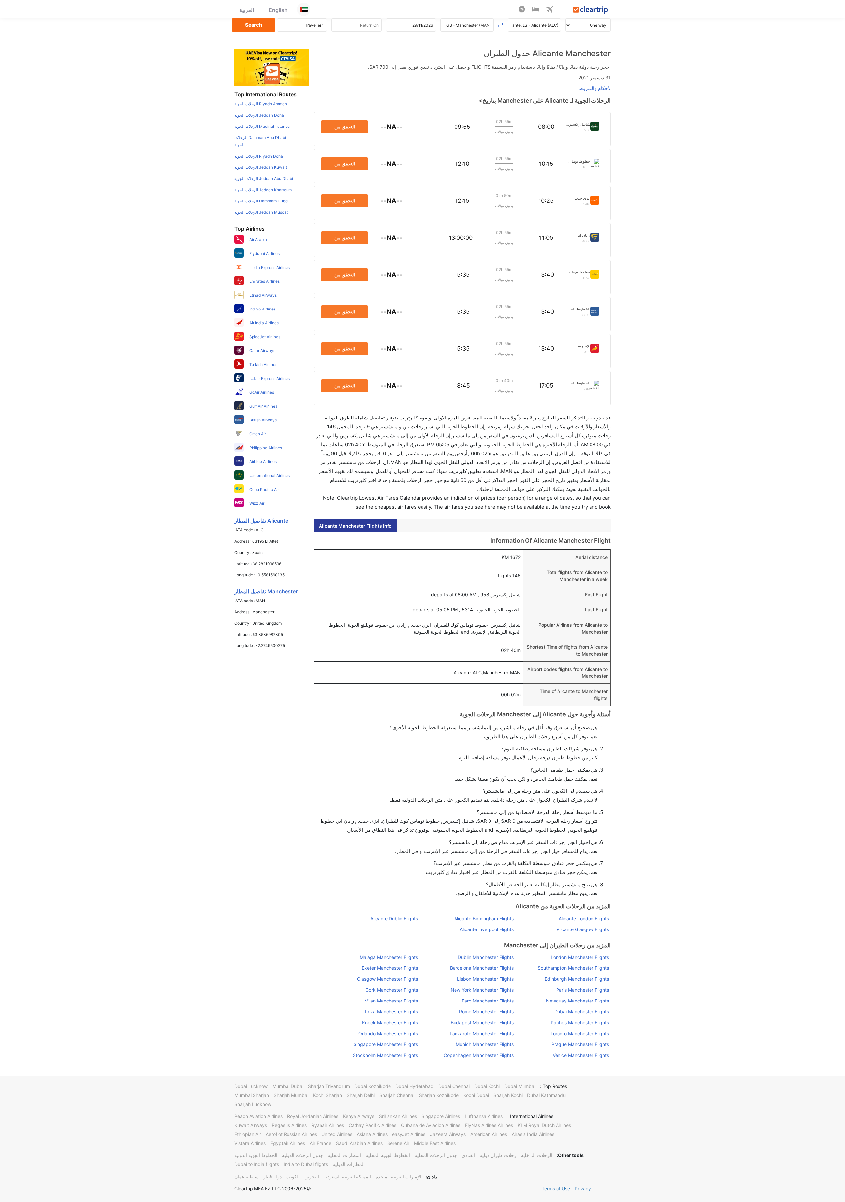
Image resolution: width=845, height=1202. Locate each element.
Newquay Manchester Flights (577, 1000)
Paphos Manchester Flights (580, 1022)
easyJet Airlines (408, 1134)
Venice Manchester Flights (581, 1055)
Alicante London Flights (584, 918)
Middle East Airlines (435, 1143)
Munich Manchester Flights (484, 1044)
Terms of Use (556, 1188)
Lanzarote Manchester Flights (481, 1033)
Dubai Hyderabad (414, 1086)
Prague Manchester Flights (580, 1044)
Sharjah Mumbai (291, 1095)
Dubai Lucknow (251, 1086)
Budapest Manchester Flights (482, 1022)
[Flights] (550, 10)
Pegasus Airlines (289, 1125)
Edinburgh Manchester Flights (577, 979)
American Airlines (488, 1134)
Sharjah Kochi (508, 1095)
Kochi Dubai (476, 1095)
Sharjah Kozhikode (439, 1095)
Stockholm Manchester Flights (385, 1055)
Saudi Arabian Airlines (359, 1143)
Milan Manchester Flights (391, 1000)
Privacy (583, 1188)
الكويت (293, 1176)
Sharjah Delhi (361, 1095)
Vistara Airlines (250, 1143)
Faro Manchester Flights (487, 1000)
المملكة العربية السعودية (347, 1176)
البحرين (311, 1176)
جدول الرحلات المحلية (436, 1155)
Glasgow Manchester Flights (387, 979)
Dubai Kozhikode (373, 1086)
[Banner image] (271, 67)
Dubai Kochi (487, 1086)
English (278, 10)
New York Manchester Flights (482, 990)
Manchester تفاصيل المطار (266, 591)
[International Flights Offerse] (522, 10)
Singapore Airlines (441, 1116)
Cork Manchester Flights (391, 990)
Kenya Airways (358, 1116)
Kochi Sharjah (327, 1095)
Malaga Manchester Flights (389, 957)
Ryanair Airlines (327, 1125)
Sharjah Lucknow (252, 1104)
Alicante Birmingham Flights (483, 918)
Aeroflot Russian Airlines (291, 1134)
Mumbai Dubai (287, 1086)
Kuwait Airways (250, 1125)
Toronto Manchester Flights (579, 1033)
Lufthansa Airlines (484, 1116)
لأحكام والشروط (595, 88)
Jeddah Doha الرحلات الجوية (259, 115)
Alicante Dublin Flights (394, 918)
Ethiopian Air (247, 1134)
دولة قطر (272, 1176)
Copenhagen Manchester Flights (478, 1055)
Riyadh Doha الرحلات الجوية (258, 156)
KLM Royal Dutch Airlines (544, 1125)
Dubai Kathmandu (546, 1095)
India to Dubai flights (306, 1164)
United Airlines (336, 1134)
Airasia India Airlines (533, 1134)
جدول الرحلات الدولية (302, 1155)
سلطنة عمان (246, 1176)
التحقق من (344, 126)
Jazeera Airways (448, 1134)
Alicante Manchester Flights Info (355, 525)
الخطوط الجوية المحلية (388, 1155)
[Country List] (303, 9)
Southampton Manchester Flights (573, 968)
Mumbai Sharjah (251, 1095)
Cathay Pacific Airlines (372, 1125)
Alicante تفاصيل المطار (261, 520)
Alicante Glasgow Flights (583, 929)
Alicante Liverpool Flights (486, 929)
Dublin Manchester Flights (485, 957)
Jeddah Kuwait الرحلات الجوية (260, 167)
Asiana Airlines (372, 1134)
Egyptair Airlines (287, 1143)
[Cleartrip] (590, 10)
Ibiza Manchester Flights (391, 1011)
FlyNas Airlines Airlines (489, 1125)
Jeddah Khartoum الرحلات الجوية (263, 189)
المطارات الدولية (349, 1164)
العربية (246, 10)
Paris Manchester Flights (582, 990)
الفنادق (468, 1155)
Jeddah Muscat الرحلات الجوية (261, 212)
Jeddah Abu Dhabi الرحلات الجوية (263, 178)
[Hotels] (536, 10)
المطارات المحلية (344, 1155)
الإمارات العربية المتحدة (398, 1176)
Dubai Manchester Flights (581, 1011)
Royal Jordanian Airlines (312, 1116)
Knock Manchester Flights (390, 1022)
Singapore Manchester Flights (386, 1044)
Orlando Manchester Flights (388, 1033)
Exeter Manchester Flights (390, 968)
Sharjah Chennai (396, 1095)
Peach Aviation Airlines (258, 1116)
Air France (320, 1143)
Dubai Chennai (454, 1086)
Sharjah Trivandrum (329, 1086)
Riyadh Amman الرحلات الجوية (260, 103)
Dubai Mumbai (519, 1086)
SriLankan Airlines (398, 1116)
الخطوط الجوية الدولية (255, 1155)
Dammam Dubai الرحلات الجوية (261, 201)
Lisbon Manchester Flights (485, 979)
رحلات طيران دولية (498, 1155)
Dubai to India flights (256, 1164)
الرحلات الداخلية (536, 1155)
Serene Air (398, 1143)
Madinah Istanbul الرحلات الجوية (262, 126)
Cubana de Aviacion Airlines (430, 1125)
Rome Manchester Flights (486, 1011)
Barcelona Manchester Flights (481, 968)
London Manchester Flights (580, 957)
